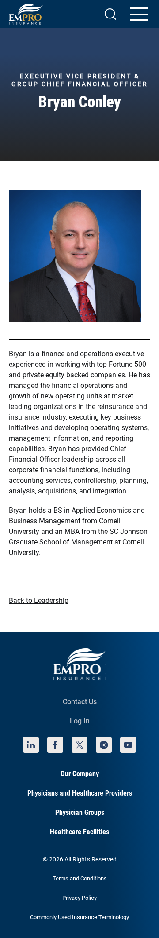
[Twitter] (79, 745)
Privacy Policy (79, 897)
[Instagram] (104, 745)
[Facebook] (55, 745)
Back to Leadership (38, 600)
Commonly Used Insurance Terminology (79, 917)
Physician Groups (79, 812)
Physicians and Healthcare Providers (79, 793)
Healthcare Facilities (79, 832)
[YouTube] (128, 745)
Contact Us (80, 701)
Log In (80, 721)
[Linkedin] (31, 745)
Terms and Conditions (80, 878)
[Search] (110, 14)
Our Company (80, 774)
